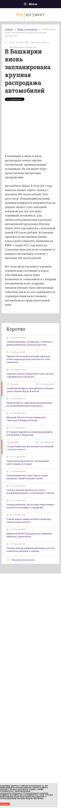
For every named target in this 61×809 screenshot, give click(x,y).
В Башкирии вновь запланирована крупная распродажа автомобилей (29, 32)
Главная (9, 29)
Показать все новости (22, 560)
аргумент (30, 14)
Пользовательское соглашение (36, 793)
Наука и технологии (27, 29)
